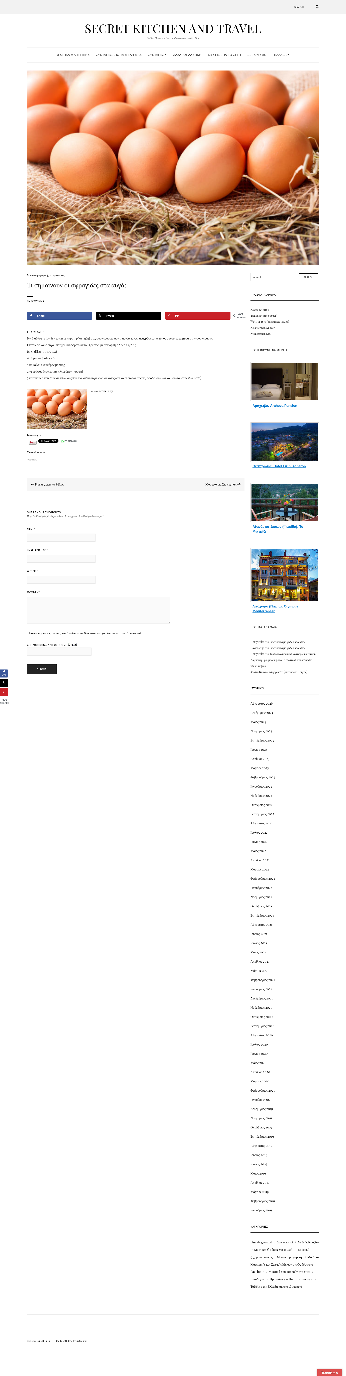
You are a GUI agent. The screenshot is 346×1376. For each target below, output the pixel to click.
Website (32, 571)
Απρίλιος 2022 (260, 860)
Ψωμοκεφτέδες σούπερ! (263, 315)
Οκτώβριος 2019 (261, 1127)
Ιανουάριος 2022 (261, 887)
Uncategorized (261, 1242)
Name (31, 529)
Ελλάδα (281, 55)
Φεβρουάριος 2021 (262, 980)
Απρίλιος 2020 (260, 1072)
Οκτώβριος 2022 (261, 805)
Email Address (37, 550)
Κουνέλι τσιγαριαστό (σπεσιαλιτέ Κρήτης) (283, 672)
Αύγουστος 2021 (261, 924)
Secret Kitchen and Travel (173, 28)
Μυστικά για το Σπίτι (224, 55)
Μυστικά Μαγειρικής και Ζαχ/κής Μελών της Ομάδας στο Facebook (284, 1264)
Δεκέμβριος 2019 (261, 1109)
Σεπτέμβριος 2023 (262, 740)
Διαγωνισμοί (257, 55)
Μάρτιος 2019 (259, 1192)
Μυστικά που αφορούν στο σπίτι (289, 1271)
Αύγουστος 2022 (261, 823)
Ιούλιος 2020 (259, 1044)
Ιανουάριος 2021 (261, 989)
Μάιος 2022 (258, 851)
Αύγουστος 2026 (261, 703)
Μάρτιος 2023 (259, 768)
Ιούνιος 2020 (259, 1053)
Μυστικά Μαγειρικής (73, 55)
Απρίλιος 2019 (260, 1182)
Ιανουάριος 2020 (261, 1099)
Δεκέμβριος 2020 (262, 998)
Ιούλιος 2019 (258, 1155)
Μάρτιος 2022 (259, 869)
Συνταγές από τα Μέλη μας (119, 55)
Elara (30, 1340)
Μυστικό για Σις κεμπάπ (221, 484)
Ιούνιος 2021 (258, 943)
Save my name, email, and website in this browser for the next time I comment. (86, 633)
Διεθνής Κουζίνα (308, 1242)
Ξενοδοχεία (257, 1279)
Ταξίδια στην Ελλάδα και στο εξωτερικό (276, 1286)
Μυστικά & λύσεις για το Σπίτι (274, 1249)
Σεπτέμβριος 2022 (262, 814)
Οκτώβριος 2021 (261, 906)
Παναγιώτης (257, 648)
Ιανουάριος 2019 (261, 1210)
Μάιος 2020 (258, 1063)
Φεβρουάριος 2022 (262, 878)
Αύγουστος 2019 (261, 1145)
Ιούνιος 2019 (258, 1164)
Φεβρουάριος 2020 (263, 1090)
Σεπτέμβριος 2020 (262, 1026)
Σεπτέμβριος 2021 (262, 915)
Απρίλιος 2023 (260, 758)
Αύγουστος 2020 (261, 1035)
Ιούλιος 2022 (259, 832)
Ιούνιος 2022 (258, 841)
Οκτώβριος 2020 (261, 1016)
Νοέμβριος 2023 (261, 731)
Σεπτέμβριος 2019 (262, 1136)
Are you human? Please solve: (47, 645)
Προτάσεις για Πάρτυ (283, 1279)
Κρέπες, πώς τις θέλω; (49, 484)
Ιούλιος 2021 (258, 934)
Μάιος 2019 (258, 1173)
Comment (33, 592)
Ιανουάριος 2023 (261, 786)
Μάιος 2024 (258, 722)
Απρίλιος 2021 (259, 961)
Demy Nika (37, 301)
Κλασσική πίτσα (259, 309)
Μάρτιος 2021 (259, 970)
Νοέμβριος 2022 (261, 795)
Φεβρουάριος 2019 (262, 1201)
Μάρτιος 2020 (259, 1081)
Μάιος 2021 (258, 952)
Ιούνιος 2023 (258, 749)
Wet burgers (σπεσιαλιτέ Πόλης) (269, 321)
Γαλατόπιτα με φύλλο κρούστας (288, 642)
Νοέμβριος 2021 (261, 897)
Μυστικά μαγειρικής (38, 275)
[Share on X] (4, 683)
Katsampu (81, 1340)
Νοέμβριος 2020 (261, 1007)
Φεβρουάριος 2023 (262, 777)
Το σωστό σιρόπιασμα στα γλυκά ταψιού (293, 654)
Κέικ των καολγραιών (262, 327)
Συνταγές (156, 55)
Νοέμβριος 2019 (261, 1118)
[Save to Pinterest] (4, 692)
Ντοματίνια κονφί (260, 333)
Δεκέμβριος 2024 (261, 712)
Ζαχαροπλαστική (187, 55)
